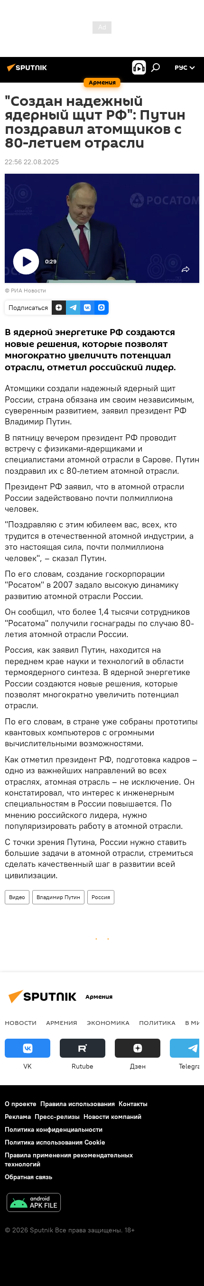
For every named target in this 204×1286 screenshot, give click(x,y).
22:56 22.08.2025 (32, 162)
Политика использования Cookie (55, 1142)
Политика (157, 1022)
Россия (101, 897)
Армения (61, 1022)
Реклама (18, 1116)
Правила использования (77, 1103)
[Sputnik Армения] (28, 71)
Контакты (133, 1103)
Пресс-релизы (57, 1116)
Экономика (108, 1022)
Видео (17, 897)
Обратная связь (28, 1177)
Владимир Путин (58, 897)
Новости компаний (112, 1116)
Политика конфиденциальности (53, 1129)
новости (21, 1022)
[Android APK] (33, 1203)
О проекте (21, 1103)
